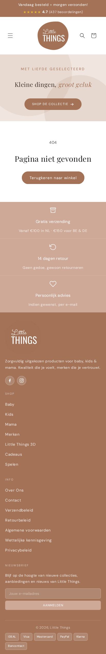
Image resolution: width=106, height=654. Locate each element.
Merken (12, 434)
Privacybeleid (18, 550)
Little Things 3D (20, 444)
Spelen (12, 464)
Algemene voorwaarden (28, 530)
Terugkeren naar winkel (53, 177)
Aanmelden (53, 605)
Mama (10, 424)
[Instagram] (21, 380)
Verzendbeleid (19, 510)
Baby (9, 404)
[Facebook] (9, 380)
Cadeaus (13, 454)
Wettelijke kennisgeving (28, 540)
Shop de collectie (50, 104)
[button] (10, 35)
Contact (13, 500)
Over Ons (14, 490)
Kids (9, 414)
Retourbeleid (17, 520)
